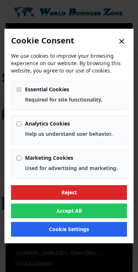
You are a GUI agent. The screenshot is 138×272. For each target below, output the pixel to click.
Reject (69, 192)
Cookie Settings (69, 229)
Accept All (69, 210)
